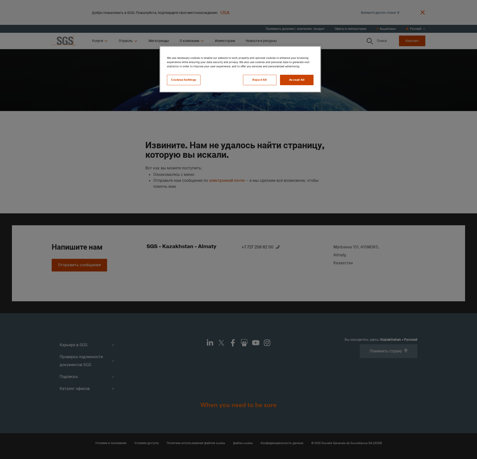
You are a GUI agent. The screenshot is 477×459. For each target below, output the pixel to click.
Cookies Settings (183, 80)
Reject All (259, 80)
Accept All (297, 80)
